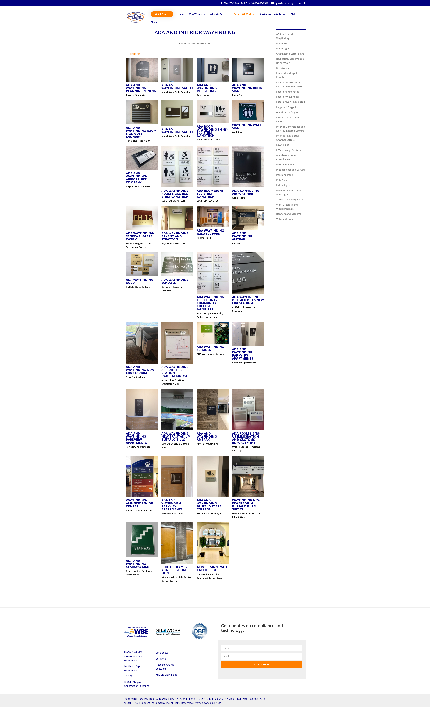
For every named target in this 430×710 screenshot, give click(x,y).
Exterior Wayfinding (287, 96)
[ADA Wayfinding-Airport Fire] (248, 187)
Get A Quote (162, 14)
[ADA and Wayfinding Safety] (177, 81)
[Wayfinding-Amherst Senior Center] (142, 496)
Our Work (160, 658)
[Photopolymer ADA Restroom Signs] (177, 563)
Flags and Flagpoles (287, 107)
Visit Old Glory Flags (166, 674)
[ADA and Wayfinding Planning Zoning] (142, 81)
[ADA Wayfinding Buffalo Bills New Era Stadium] (248, 293)
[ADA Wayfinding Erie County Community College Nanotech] (213, 293)
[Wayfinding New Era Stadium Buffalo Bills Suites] (248, 496)
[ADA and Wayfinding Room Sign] (248, 81)
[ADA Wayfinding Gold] (142, 276)
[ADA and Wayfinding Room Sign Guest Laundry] (142, 124)
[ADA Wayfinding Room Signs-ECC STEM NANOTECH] (177, 187)
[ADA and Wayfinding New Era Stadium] (142, 363)
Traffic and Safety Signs (289, 199)
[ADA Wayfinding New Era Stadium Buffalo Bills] (177, 430)
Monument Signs (286, 164)
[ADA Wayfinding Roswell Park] (213, 227)
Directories (282, 68)
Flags (154, 22)
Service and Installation (272, 14)
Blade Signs (282, 48)
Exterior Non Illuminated (290, 101)
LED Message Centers (288, 150)
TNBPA (128, 676)
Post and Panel (285, 174)
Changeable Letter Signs (290, 53)
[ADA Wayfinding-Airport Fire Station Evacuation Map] (177, 363)
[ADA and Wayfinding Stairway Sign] (142, 557)
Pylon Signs (283, 185)
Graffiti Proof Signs (287, 112)
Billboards (282, 43)
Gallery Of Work (243, 14)
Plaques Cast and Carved (290, 169)
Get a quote (161, 652)
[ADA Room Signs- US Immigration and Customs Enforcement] (248, 430)
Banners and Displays (288, 213)
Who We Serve (218, 14)
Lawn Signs (282, 145)
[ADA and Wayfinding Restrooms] (213, 81)
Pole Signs (282, 180)
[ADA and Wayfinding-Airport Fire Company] (142, 170)
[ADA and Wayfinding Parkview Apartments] (248, 346)
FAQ (293, 14)
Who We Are (195, 14)
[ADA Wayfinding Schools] (177, 276)
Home (181, 14)
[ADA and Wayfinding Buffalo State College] (213, 496)
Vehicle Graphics (285, 219)
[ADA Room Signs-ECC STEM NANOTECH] (213, 187)
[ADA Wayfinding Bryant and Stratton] (177, 230)
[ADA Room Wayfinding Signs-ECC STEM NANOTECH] (213, 123)
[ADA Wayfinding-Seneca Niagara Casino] (142, 230)
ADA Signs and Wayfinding (195, 43)
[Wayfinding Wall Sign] (248, 121)
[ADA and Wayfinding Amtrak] (248, 230)
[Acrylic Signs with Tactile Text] (213, 563)
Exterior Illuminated (287, 91)
